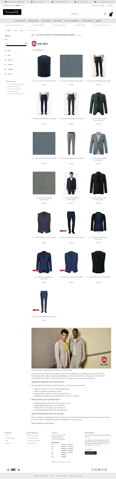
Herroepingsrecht (32, 443)
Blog (7, 440)
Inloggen (95, 5)
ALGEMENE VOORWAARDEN (41, 476)
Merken (98, 21)
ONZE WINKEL (46, 21)
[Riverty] (13, 469)
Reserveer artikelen (33, 438)
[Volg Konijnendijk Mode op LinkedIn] (105, 469)
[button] (16, 50)
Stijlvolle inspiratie (71, 21)
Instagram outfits (10, 438)
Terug (8, 30)
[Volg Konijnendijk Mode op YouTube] (99, 469)
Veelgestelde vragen (33, 435)
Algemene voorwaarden (34, 440)
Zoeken (105, 14)
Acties (7, 435)
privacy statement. (97, 445)
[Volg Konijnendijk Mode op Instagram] (96, 469)
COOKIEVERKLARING (61, 476)
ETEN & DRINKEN (87, 21)
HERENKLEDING (33, 21)
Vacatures (57, 21)
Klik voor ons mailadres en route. (61, 462)
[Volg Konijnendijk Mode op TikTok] (108, 469)
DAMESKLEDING (20, 21)
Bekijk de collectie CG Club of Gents (42, 423)
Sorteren (38, 50)
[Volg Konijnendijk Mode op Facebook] (92, 469)
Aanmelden (90, 453)
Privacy (52, 476)
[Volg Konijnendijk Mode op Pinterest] (102, 469)
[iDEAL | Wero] (8, 469)
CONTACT (110, 5)
